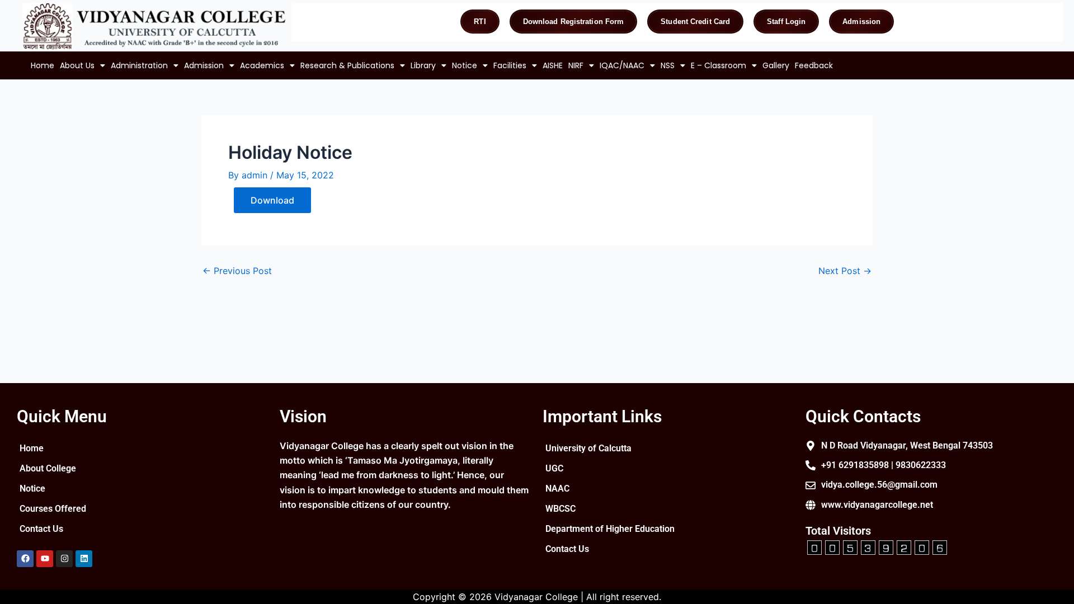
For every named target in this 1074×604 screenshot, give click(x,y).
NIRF (575, 65)
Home (42, 65)
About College (48, 468)
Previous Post (237, 270)
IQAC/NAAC (622, 65)
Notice (464, 65)
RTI (480, 21)
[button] (82, 65)
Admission (861, 21)
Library (423, 65)
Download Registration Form (573, 21)
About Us (77, 65)
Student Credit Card (695, 21)
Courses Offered (53, 508)
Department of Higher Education (610, 528)
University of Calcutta (588, 448)
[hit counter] (877, 546)
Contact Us (41, 528)
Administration (139, 65)
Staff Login (786, 21)
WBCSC (560, 508)
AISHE (553, 65)
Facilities (509, 65)
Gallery (775, 65)
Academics (262, 65)
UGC (554, 468)
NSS (668, 65)
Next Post (845, 270)
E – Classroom (718, 65)
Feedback (814, 65)
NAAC (557, 488)
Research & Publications (347, 65)
